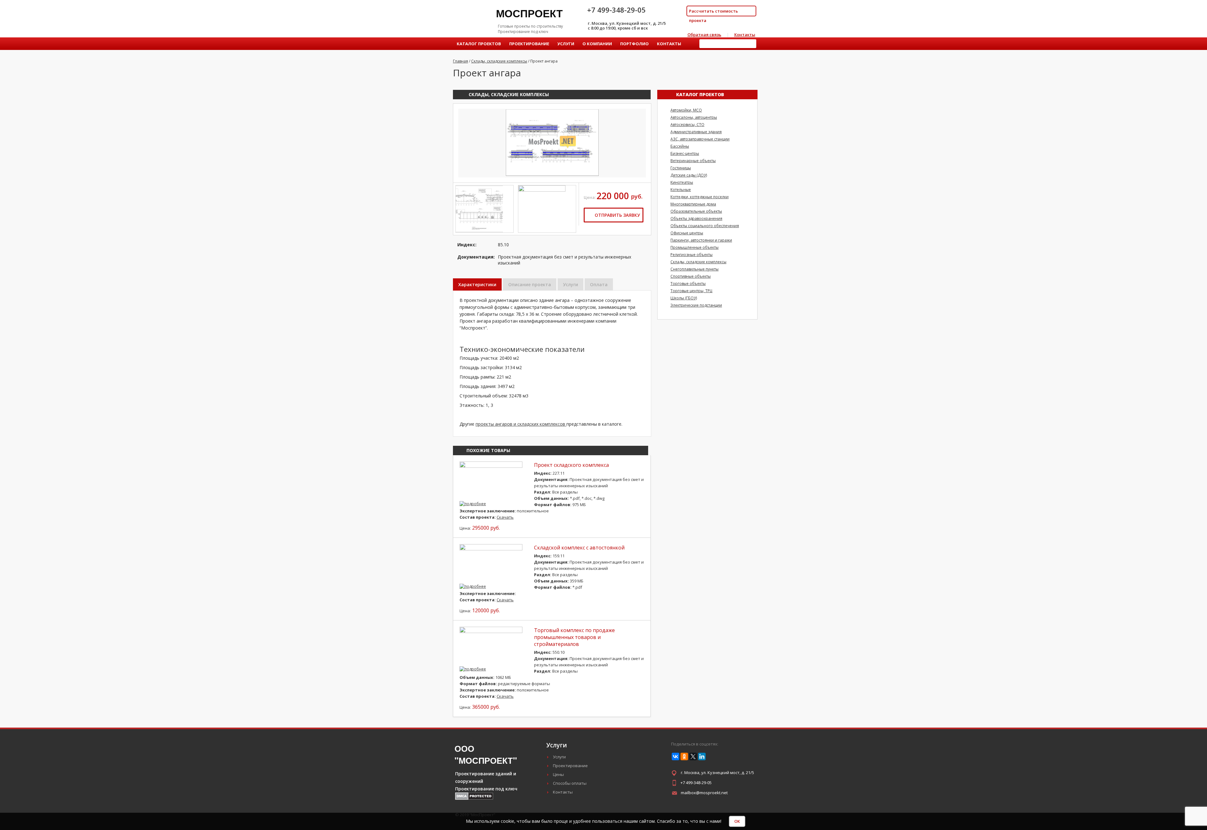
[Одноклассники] (684, 756)
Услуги (565, 43)
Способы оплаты (570, 783)
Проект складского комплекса (571, 464)
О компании (597, 43)
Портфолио (634, 43)
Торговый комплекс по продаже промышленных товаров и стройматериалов (574, 637)
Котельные (680, 189)
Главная (460, 61)
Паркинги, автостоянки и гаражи (701, 240)
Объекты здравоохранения (696, 218)
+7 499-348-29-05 (696, 782)
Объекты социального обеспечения (704, 225)
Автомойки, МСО (686, 110)
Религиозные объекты (691, 254)
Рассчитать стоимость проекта (713, 12)
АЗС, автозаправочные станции (700, 139)
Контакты (744, 34)
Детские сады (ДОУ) (688, 175)
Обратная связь (704, 34)
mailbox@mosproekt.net (704, 792)
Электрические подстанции (696, 305)
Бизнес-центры (684, 153)
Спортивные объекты (690, 276)
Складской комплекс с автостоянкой (579, 547)
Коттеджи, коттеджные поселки (699, 196)
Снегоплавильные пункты (694, 269)
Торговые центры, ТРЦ (691, 290)
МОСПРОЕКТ (529, 13)
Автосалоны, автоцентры (693, 117)
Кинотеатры (681, 182)
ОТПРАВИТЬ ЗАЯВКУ (616, 215)
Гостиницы (680, 168)
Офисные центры (686, 233)
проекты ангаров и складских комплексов (521, 424)
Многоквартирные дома (693, 204)
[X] (693, 756)
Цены (558, 774)
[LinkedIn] (702, 756)
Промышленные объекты (694, 247)
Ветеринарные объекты (693, 160)
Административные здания (696, 131)
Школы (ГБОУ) (683, 298)
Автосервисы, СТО (687, 124)
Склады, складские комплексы (509, 94)
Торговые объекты (688, 283)
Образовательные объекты (696, 211)
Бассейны (679, 146)
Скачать (505, 517)
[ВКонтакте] (675, 756)
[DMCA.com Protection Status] (474, 798)
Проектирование (529, 43)
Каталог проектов (479, 43)
